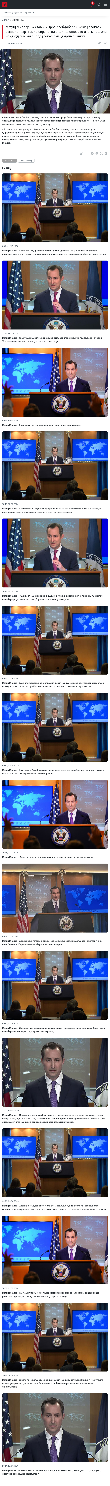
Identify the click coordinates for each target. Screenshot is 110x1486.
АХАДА (5, 20)
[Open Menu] (105, 4)
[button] (12, 12)
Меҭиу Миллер (26, 161)
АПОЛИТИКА (9, 161)
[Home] (4, 4)
